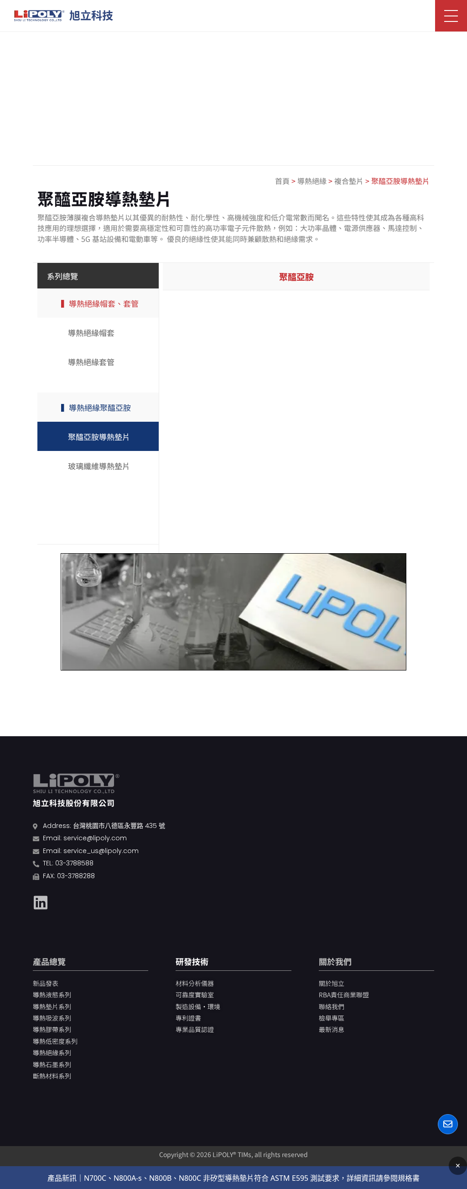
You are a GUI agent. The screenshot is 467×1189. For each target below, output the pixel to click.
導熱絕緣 (312, 180)
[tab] (296, 276)
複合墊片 (348, 180)
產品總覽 (49, 961)
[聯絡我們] (448, 1124)
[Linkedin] (40, 902)
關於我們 (335, 961)
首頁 (282, 180)
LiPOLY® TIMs (232, 1154)
